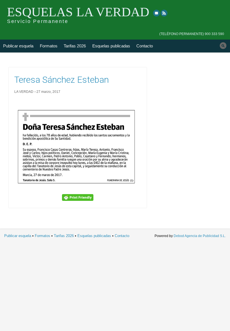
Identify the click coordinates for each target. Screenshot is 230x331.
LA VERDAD (23, 92)
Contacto (144, 45)
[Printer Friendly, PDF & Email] (77, 197)
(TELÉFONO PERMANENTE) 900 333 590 (191, 34)
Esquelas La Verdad (78, 12)
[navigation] (192, 30)
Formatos (49, 45)
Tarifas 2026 (75, 45)
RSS (164, 13)
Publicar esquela (18, 45)
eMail (156, 13)
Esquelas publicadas (111, 45)
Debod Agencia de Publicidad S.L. (200, 236)
